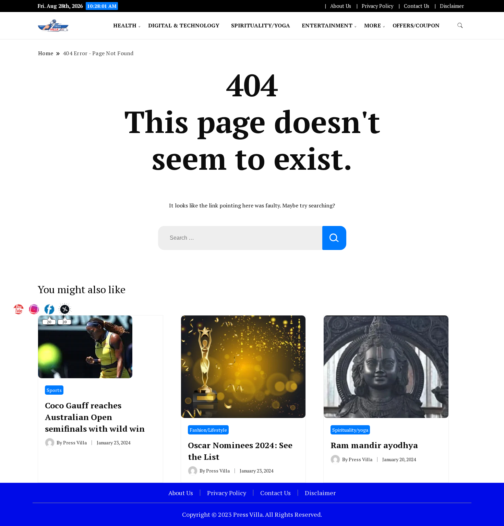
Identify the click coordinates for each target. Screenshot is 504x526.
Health (124, 25)
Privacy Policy (377, 6)
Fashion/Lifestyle (208, 430)
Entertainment (327, 25)
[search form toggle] (460, 25)
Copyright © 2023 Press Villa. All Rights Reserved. (252, 514)
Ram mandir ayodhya (374, 445)
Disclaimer (452, 6)
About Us (340, 6)
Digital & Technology (183, 25)
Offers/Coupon (416, 25)
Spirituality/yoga (260, 25)
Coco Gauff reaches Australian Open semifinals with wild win (95, 417)
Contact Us (416, 6)
